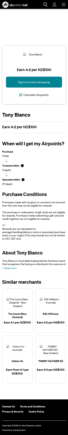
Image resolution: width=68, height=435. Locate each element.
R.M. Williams (50, 313)
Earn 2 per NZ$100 (19, 127)
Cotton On (17, 361)
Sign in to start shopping (34, 82)
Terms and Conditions (32, 406)
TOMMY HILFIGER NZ (50, 361)
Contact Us (8, 406)
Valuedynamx (19, 430)
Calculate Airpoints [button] (36, 95)
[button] (9, 268)
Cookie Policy (36, 411)
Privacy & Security (12, 411)
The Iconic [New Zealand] (17, 315)
